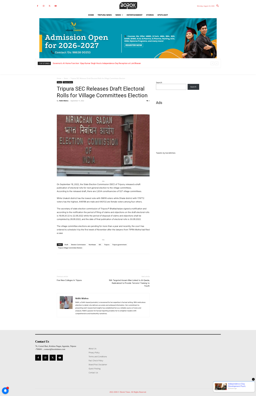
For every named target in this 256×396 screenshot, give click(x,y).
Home (59, 78)
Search (159, 82)
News (66, 78)
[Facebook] (37, 6)
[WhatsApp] (78, 106)
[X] (49, 6)
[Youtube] (55, 6)
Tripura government (119, 245)
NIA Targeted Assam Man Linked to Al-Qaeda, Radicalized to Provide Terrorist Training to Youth (129, 283)
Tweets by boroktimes (165, 153)
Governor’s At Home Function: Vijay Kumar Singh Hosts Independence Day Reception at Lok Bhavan (97, 63)
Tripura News (67, 82)
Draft (66, 245)
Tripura (106, 245)
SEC (100, 245)
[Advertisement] (177, 129)
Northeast (92, 245)
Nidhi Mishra (63, 101)
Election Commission (78, 245)
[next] (216, 63)
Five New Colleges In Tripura (69, 280)
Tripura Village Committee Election (70, 248)
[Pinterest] (71, 106)
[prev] (212, 63)
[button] (217, 6)
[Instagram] (43, 6)
